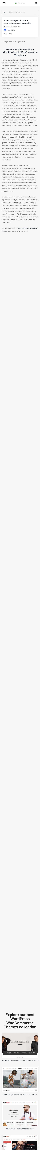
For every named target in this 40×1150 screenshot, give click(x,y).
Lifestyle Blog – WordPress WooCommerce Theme (20, 1094)
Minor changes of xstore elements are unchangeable (17, 21)
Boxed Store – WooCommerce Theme (20, 1129)
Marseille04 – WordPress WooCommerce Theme (20, 1060)
